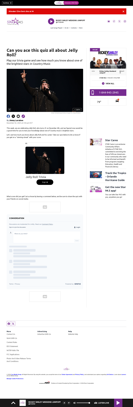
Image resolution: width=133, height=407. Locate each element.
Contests (74, 28)
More (81, 28)
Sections (6, 3)
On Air (67, 28)
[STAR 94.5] (66, 3)
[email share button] (18, 116)
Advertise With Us (44, 334)
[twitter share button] (13, 116)
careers (123, 374)
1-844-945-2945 (109, 92)
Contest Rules (12, 342)
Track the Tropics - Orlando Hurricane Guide (115, 177)
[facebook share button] (8, 116)
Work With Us (12, 338)
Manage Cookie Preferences (15, 378)
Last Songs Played (56, 28)
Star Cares (111, 140)
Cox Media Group (16, 374)
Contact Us (11, 334)
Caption (77, 109)
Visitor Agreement (67, 374)
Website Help (73, 334)
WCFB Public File (13, 350)
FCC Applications (13, 354)
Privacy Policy (79, 374)
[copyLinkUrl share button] (23, 116)
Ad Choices (110, 374)
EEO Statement (12, 346)
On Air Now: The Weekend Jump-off (108, 65)
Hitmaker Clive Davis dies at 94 (21, 11)
